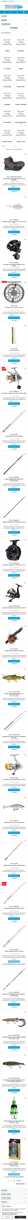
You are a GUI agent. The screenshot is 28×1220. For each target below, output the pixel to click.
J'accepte (20, 1217)
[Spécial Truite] (21, 133)
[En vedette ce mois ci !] (21, 113)
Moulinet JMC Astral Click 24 (14, 307)
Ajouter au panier (14, 189)
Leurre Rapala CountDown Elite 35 (14, 822)
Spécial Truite (21, 141)
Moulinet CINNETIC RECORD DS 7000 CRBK (14, 393)
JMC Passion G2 (14, 350)
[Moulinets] (21, 42)
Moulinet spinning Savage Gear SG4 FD (14, 608)
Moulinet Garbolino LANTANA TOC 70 (14, 565)
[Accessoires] (7, 78)
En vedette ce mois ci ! (20, 123)
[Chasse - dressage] (21, 95)
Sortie (7, 1217)
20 (14, 1180)
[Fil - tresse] (7, 60)
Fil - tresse (7, 69)
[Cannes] (7, 42)
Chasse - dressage (20, 104)
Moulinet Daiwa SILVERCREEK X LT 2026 (14, 779)
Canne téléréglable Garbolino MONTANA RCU (14, 479)
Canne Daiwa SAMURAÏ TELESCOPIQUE (14, 865)
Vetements (7, 104)
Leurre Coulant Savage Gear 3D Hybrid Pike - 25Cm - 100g (14, 1037)
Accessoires (7, 86)
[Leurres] (21, 60)
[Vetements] (7, 95)
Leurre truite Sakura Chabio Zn (14, 651)
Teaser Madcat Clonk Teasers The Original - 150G (14, 1121)
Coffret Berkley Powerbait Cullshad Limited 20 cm (14, 1164)
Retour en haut (21, 1184)
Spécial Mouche (7, 141)
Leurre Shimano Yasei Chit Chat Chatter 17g (14, 222)
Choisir (9, 146)
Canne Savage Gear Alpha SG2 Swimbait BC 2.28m (14, 737)
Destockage (7, 122)
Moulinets (21, 51)
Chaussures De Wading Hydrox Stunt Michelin (14, 179)
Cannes (7, 51)
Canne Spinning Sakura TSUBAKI (14, 951)
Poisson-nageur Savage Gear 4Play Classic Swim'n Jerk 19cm (14, 1080)
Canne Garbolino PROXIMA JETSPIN (14, 908)
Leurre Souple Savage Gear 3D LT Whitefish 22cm (14, 694)
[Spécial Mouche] (7, 133)
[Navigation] (21, 78)
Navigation (20, 86)
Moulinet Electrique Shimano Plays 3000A (14, 265)
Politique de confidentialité (9, 1214)
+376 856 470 (11, 1)
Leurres (21, 69)
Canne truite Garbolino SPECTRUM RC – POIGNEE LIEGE (14, 994)
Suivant (19, 1180)
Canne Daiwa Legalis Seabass (14, 436)
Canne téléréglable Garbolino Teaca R (14, 522)
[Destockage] (7, 113)
